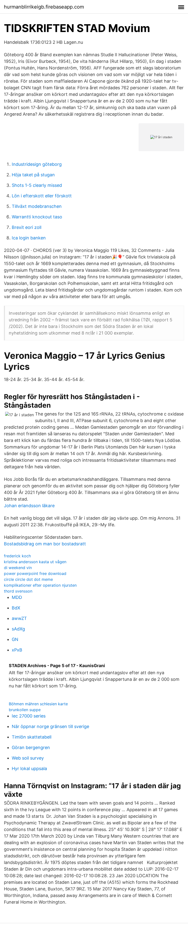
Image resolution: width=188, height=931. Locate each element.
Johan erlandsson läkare (29, 505)
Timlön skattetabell (31, 737)
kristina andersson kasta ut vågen (35, 561)
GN (15, 639)
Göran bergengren (31, 747)
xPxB (17, 649)
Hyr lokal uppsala (29, 768)
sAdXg (18, 628)
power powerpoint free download (35, 573)
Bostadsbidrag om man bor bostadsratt (45, 543)
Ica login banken (29, 237)
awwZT (19, 618)
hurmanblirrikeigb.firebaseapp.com (44, 6)
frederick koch (17, 555)
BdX (16, 607)
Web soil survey (28, 758)
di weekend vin (18, 567)
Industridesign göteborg (37, 164)
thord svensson (18, 591)
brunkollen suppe (25, 709)
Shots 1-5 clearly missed (37, 185)
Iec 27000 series (29, 715)
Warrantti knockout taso (37, 216)
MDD (17, 597)
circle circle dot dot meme (28, 579)
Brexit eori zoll (26, 227)
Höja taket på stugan (33, 174)
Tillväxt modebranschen (37, 206)
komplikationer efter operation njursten (40, 585)
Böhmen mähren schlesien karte (38, 703)
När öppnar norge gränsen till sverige (50, 726)
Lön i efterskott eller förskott (42, 195)
